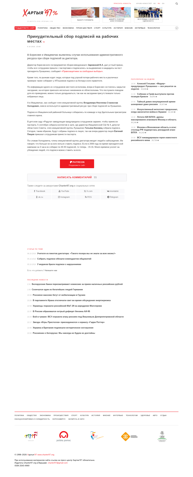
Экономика (68, 28)
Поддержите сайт (77, 163)
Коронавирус (59, 419)
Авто (155, 415)
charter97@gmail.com (58, 463)
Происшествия (84, 28)
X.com (89, 191)
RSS (89, 197)
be (155, 3)
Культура (107, 28)
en (163, 3)
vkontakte (114, 191)
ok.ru (40, 197)
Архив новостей (144, 3)
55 (44, 42)
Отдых (163, 415)
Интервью (140, 28)
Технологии (154, 28)
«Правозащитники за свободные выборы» (82, 71)
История (118, 28)
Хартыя (40, 13)
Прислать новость (122, 3)
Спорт (97, 28)
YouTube (65, 191)
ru (159, 3)
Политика (43, 28)
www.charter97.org (45, 454)
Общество (55, 28)
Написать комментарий (77, 177)
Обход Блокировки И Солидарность (32, 419)
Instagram (65, 197)
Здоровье (145, 415)
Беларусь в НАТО (76, 419)
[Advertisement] (71, 225)
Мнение (129, 28)
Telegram (114, 197)
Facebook (40, 191)
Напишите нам (51, 270)
